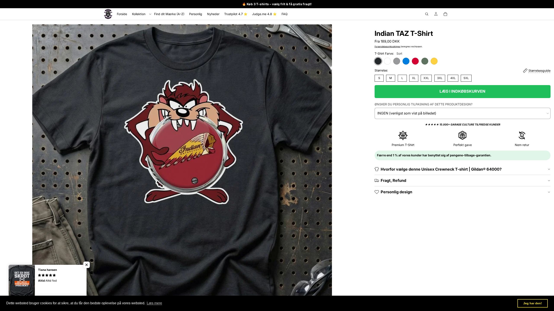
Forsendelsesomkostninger (388, 46)
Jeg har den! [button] (532, 303)
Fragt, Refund (393, 180)
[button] (86, 265)
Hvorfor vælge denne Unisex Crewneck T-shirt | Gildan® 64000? (441, 169)
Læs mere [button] (154, 303)
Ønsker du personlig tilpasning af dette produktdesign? (423, 104)
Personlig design (396, 192)
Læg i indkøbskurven (462, 91)
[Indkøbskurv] (445, 14)
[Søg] (427, 14)
